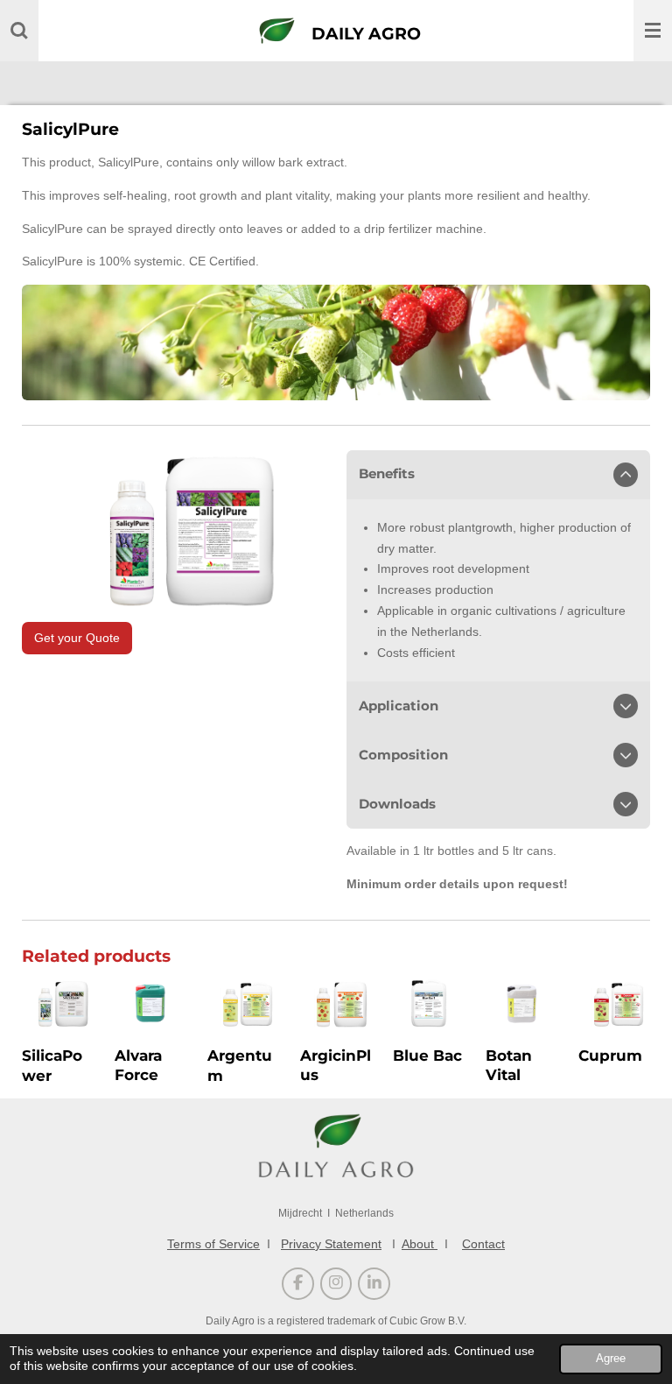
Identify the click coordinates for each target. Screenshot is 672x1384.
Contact (483, 1244)
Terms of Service (213, 1244)
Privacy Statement (331, 1244)
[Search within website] (19, 30)
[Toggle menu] (653, 30)
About (420, 1244)
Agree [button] (611, 1358)
